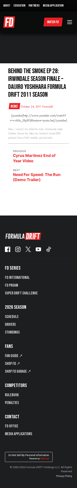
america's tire (22, 129)
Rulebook (12, 395)
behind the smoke (36, 129)
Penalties (12, 402)
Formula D (43, 133)
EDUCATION (19, 6)
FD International (17, 277)
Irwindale (34, 137)
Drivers (10, 324)
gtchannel (12, 137)
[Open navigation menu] (70, 22)
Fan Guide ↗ (14, 355)
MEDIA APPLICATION (53, 6)
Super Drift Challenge (21, 293)
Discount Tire (22, 133)
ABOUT (6, 6)
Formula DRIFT (55, 133)
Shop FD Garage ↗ (18, 371)
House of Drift (23, 137)
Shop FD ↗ (12, 363)
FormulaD (47, 106)
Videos (11, 129)
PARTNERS (34, 6)
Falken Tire (33, 133)
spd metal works (45, 137)
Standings (12, 332)
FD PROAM (11, 285)
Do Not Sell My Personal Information (28, 457)
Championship (50, 129)
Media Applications (18, 433)
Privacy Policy (64, 476)
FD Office (11, 426)
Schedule (12, 316)
